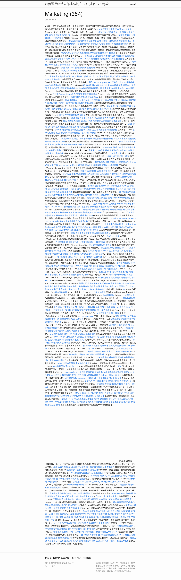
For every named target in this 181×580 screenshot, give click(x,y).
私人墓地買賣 (63, 396)
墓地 (124, 186)
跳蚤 (60, 307)
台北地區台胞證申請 (127, 100)
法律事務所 (57, 194)
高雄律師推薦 (109, 55)
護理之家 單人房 (80, 481)
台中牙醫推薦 (68, 336)
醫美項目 (93, 82)
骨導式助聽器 (69, 44)
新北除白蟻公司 (65, 538)
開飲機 (104, 41)
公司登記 (121, 286)
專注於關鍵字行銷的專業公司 (71, 274)
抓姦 (71, 289)
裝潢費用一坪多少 (108, 540)
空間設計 (94, 499)
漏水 (68, 242)
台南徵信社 (56, 79)
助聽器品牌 (58, 467)
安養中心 (88, 381)
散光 (109, 236)
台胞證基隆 (116, 121)
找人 (49, 280)
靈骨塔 (98, 209)
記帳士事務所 (70, 478)
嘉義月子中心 (67, 399)
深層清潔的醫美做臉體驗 (71, 88)
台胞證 (129, 274)
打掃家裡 (95, 475)
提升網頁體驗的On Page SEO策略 (68, 319)
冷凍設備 (124, 271)
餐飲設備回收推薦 (106, 227)
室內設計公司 (78, 138)
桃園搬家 (113, 203)
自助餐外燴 (61, 517)
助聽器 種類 (76, 508)
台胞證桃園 (70, 221)
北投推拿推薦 (93, 197)
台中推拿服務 (76, 70)
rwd (111, 194)
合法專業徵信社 (68, 499)
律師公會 (117, 32)
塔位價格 (84, 227)
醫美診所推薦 (70, 180)
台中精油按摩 (125, 191)
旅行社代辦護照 (128, 248)
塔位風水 (131, 336)
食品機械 (131, 478)
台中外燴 (60, 478)
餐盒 (55, 307)
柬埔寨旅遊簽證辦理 (81, 310)
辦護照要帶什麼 (117, 283)
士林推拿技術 (116, 153)
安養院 (102, 44)
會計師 (112, 53)
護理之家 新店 (54, 404)
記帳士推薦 (114, 313)
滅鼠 (62, 191)
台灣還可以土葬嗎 (76, 215)
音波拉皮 (65, 70)
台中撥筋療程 (71, 378)
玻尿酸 (109, 245)
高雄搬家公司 (78, 339)
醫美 (116, 100)
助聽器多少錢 (125, 106)
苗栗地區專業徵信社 (124, 177)
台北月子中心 (93, 336)
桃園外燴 (104, 336)
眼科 (107, 150)
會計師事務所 (127, 224)
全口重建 (94, 393)
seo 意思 (96, 540)
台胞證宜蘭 (125, 484)
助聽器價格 (112, 129)
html (77, 393)
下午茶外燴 (95, 100)
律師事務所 (79, 103)
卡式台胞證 (113, 41)
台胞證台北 (129, 295)
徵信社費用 (67, 339)
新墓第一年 (66, 138)
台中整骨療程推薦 (109, 481)
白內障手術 (85, 44)
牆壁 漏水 (65, 67)
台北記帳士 (85, 393)
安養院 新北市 (82, 94)
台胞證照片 (62, 115)
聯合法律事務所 (83, 499)
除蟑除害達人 (93, 230)
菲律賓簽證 (78, 289)
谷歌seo (90, 348)
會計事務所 (101, 307)
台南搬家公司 (68, 307)
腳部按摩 (70, 103)
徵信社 (118, 224)
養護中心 (88, 265)
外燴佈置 (55, 508)
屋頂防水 (68, 191)
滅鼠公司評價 (102, 401)
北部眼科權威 (57, 38)
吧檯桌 (121, 357)
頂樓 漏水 (94, 97)
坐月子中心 (50, 520)
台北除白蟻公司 (128, 147)
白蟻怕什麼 (129, 357)
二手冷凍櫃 (60, 242)
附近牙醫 (66, 129)
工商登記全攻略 (119, 82)
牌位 (91, 245)
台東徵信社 (79, 532)
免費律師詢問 (51, 103)
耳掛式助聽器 (79, 333)
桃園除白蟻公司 (60, 505)
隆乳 (80, 529)
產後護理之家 (126, 499)
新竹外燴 (105, 310)
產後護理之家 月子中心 (98, 251)
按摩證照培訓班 (106, 206)
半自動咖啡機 (62, 401)
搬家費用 (57, 532)
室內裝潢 (81, 478)
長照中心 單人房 (106, 475)
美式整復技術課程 (125, 526)
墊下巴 (52, 517)
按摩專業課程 (103, 357)
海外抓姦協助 (83, 126)
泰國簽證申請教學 (78, 514)
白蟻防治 (94, 469)
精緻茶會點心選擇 (97, 511)
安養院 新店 (116, 186)
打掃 (47, 212)
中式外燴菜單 (102, 203)
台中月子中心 (94, 481)
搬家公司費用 (121, 316)
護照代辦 (64, 189)
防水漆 (86, 511)
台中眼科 (114, 85)
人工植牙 (116, 76)
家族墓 (56, 64)
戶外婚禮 (97, 41)
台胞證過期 (90, 109)
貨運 (131, 162)
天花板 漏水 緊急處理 (102, 76)
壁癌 (117, 499)
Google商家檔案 (76, 41)
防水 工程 (53, 165)
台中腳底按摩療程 (78, 396)
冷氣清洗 (97, 138)
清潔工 (48, 206)
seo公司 (65, 496)
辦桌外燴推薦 (71, 100)
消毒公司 (129, 328)
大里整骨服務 (103, 313)
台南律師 (49, 85)
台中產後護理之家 (104, 378)
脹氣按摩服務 (126, 348)
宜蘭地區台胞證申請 (71, 227)
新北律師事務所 (115, 325)
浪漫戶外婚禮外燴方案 (58, 144)
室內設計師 (90, 165)
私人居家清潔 (103, 174)
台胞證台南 (90, 333)
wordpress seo (104, 82)
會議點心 (111, 351)
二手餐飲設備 (108, 467)
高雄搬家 (95, 345)
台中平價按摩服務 (107, 499)
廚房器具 (132, 138)
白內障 (111, 336)
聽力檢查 (125, 156)
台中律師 (85, 535)
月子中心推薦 (53, 88)
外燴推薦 (72, 126)
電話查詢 (99, 109)
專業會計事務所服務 (75, 517)
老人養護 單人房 (101, 118)
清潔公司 (88, 254)
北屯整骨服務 (108, 295)
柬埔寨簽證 (77, 330)
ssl (124, 289)
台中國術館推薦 (69, 523)
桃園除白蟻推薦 (111, 517)
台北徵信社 (103, 375)
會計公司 (120, 58)
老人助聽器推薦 (83, 363)
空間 (133, 517)
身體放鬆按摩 (51, 396)
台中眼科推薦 (78, 53)
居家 (119, 481)
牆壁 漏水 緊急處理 (80, 206)
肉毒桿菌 (90, 354)
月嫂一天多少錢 (56, 153)
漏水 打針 (68, 333)
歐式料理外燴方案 (91, 85)
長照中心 (57, 94)
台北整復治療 (98, 265)
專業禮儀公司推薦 (55, 540)
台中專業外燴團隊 (78, 67)
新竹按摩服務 (57, 180)
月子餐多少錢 (112, 496)
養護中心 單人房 (67, 212)
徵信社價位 (67, 35)
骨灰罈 (97, 372)
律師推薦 (115, 218)
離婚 (49, 254)
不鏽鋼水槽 (71, 286)
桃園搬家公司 (111, 265)
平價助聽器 (89, 55)
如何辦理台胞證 (83, 221)
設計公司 (83, 283)
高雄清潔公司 (65, 529)
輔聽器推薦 (90, 286)
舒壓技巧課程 (78, 375)
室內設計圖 (70, 363)
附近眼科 (87, 540)
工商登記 (103, 197)
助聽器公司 (104, 85)
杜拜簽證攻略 (128, 393)
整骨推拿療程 (108, 209)
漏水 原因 (49, 360)
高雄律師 (82, 174)
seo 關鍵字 (127, 29)
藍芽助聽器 (100, 162)
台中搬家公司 (126, 381)
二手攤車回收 (99, 381)
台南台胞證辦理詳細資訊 (119, 401)
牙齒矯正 (118, 475)
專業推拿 (93, 94)
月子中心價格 (84, 100)
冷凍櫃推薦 (82, 268)
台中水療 (115, 236)
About (133, 4)
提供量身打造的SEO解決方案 (83, 129)
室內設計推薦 (98, 233)
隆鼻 (72, 230)
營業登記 (118, 209)
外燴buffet (78, 265)
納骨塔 (83, 115)
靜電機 (81, 165)
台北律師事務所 (120, 138)
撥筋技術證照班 (114, 156)
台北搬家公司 (100, 32)
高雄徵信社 (70, 366)
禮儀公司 (57, 227)
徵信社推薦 (56, 251)
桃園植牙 (121, 265)
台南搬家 (130, 88)
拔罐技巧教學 (87, 121)
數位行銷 (74, 242)
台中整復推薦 (57, 310)
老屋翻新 (81, 354)
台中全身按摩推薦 (84, 233)
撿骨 (108, 511)
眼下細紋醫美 (114, 277)
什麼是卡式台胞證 (94, 257)
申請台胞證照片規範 (77, 132)
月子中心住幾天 (86, 118)
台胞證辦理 (128, 141)
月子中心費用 (100, 351)
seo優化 (72, 189)
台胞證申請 (114, 150)
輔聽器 (93, 310)
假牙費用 (87, 529)
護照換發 (89, 212)
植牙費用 (65, 230)
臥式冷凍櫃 (115, 319)
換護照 (107, 233)
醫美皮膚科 (56, 496)
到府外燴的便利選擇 (80, 97)
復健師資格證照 (121, 44)
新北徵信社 (110, 189)
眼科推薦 (55, 126)
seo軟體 (61, 363)
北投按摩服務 (123, 540)
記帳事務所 (54, 265)
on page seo (87, 316)
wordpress (82, 378)
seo (90, 76)
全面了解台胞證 (65, 206)
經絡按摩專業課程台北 (94, 53)
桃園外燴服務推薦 (115, 384)
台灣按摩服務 (116, 174)
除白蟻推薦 (91, 132)
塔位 (99, 310)
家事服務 (118, 393)
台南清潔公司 (127, 511)
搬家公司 (110, 44)
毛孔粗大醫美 (125, 517)
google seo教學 (68, 94)
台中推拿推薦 (130, 203)
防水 (107, 286)
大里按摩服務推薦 (107, 29)
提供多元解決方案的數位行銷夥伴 (77, 194)
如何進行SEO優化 (63, 330)
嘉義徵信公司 (80, 230)
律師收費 (75, 118)
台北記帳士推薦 (81, 76)
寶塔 (93, 529)
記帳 (81, 540)
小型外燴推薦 (61, 132)
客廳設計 (128, 384)
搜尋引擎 (108, 109)
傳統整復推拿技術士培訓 (71, 493)
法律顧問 (105, 248)
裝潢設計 (68, 109)
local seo (57, 336)
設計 (90, 268)
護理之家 (49, 58)
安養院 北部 (101, 496)
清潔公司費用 (72, 64)
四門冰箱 (70, 76)
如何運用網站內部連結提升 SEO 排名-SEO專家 (77, 4)
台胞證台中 (100, 396)
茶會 (121, 85)
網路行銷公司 (89, 209)
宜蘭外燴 (106, 165)
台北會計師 (125, 150)
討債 (59, 322)
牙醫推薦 (57, 499)
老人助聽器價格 (91, 375)
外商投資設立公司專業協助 (117, 162)
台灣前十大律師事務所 (86, 189)
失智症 (55, 274)
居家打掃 (129, 493)
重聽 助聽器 (108, 514)
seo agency (50, 401)
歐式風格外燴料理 (95, 171)
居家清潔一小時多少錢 (55, 141)
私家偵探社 (63, 289)
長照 (94, 203)
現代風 (120, 203)
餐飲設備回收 (78, 109)
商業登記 (90, 396)
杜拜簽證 (113, 357)
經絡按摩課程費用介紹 (92, 88)
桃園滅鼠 (125, 76)
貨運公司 (101, 189)
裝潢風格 (95, 44)
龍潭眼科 (98, 212)
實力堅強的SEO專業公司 (107, 532)
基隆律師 (89, 215)
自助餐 (58, 35)
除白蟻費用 (92, 174)
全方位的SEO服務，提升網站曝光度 (68, 254)
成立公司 (107, 171)
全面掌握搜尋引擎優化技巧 (98, 523)
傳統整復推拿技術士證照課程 (87, 399)
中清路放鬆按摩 (128, 298)
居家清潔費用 (53, 191)
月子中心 (120, 535)
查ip (120, 366)
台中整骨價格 (59, 366)
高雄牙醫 (90, 372)
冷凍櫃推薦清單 (86, 242)
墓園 (126, 251)
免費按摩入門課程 (108, 58)
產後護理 (114, 165)
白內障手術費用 (94, 283)
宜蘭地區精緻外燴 (123, 351)
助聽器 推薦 (112, 268)
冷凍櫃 (114, 88)
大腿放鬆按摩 (73, 115)
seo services (71, 372)
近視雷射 (61, 103)
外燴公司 (81, 372)
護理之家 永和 (115, 375)
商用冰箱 (97, 194)
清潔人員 (121, 399)
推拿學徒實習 (61, 292)
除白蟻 (104, 372)
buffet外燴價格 (123, 197)
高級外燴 (104, 345)
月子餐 (63, 286)
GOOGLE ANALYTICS (81, 58)
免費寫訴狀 (59, 360)
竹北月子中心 (109, 224)
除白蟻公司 (103, 277)
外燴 (91, 227)
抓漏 (73, 233)
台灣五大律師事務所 (62, 375)
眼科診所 (106, 283)
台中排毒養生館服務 (107, 535)
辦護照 (125, 32)
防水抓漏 (81, 401)
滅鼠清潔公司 (112, 106)
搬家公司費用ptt (106, 393)
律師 (121, 141)
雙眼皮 (58, 342)
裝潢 (90, 186)
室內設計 (49, 339)
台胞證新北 (54, 493)
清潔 (128, 505)
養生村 (75, 165)
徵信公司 (92, 378)
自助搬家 (99, 55)
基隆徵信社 (65, 514)
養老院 (98, 165)
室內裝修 (109, 100)
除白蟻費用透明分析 (101, 186)
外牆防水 (80, 144)
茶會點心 (73, 401)
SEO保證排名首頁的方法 (82, 472)
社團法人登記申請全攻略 (119, 345)
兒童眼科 (104, 399)
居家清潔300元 (125, 41)
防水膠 (118, 29)
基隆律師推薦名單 (115, 372)
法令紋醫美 (80, 212)
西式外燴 (88, 138)
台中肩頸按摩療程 (118, 274)
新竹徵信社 (58, 58)
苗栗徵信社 (80, 307)
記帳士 (65, 251)
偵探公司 (112, 399)
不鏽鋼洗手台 (81, 336)
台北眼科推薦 (99, 242)
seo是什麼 (81, 257)
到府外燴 (128, 372)
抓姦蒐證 (94, 206)
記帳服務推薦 (99, 292)
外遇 (130, 123)
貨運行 (117, 514)
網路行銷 (116, 271)
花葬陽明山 (90, 103)
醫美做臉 (88, 41)
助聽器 (110, 32)
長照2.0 (113, 286)
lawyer (67, 58)
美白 (51, 289)
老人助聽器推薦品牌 (54, 150)
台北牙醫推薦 (53, 189)
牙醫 (78, 44)
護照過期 (91, 67)
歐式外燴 (129, 399)
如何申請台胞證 (112, 381)
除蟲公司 (72, 257)
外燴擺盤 (93, 535)
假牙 (103, 100)
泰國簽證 (120, 55)
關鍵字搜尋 (54, 212)
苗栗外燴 (112, 197)
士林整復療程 (57, 109)
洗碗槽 (58, 129)
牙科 (106, 53)
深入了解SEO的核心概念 (95, 289)
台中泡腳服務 (51, 481)
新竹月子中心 (68, 532)
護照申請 (57, 85)
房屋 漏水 (100, 286)
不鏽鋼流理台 (62, 215)
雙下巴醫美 (62, 257)
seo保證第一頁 (66, 265)
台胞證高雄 (129, 55)
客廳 (95, 227)
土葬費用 (81, 286)
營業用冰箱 (66, 53)
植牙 (56, 289)
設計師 (88, 517)
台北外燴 (95, 58)
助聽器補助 (130, 535)
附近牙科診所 (129, 209)
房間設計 (121, 88)
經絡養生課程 (127, 319)
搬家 (87, 274)
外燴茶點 (130, 82)
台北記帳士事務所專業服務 (81, 496)
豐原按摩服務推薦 (95, 514)
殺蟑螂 (63, 64)
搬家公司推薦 (53, 286)
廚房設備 (67, 174)
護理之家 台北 (74, 121)
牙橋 (108, 307)
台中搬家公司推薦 (94, 467)
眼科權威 (72, 144)
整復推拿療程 (124, 35)
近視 (65, 121)
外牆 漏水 (117, 378)
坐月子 (54, 206)
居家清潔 (106, 88)
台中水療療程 (115, 248)
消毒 (53, 215)
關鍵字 (112, 118)
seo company (65, 165)
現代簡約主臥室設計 (102, 121)
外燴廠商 (57, 339)
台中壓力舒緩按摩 (97, 150)
